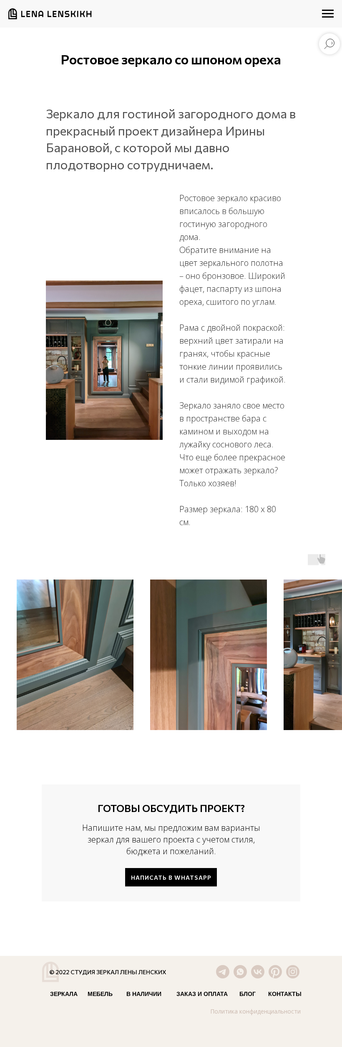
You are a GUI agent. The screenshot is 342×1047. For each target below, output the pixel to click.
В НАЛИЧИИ (143, 994)
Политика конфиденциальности (255, 1011)
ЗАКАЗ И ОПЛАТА (202, 994)
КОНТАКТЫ (285, 994)
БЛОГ (247, 994)
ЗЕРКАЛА (64, 994)
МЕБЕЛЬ (100, 994)
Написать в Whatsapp (171, 877)
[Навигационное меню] (328, 14)
